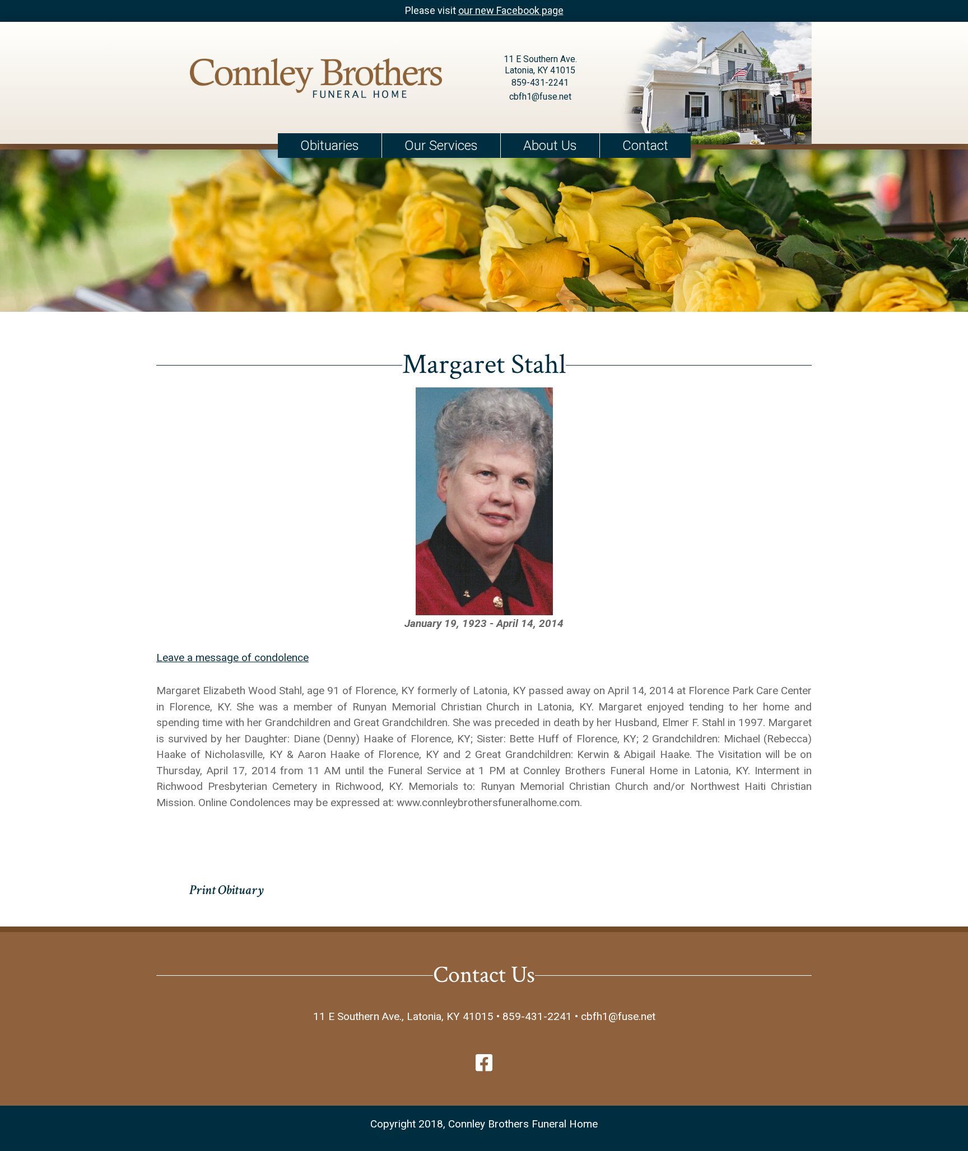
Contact (645, 145)
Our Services (441, 145)
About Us (550, 145)
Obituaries (329, 145)
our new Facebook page (511, 10)
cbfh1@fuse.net (540, 96)
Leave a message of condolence (232, 657)
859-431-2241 (540, 82)
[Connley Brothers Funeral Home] (316, 80)
